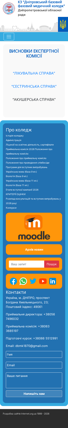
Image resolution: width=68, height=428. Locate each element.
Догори (7, 423)
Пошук (52, 264)
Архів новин (34, 249)
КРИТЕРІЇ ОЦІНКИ (16, 194)
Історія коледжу (15, 135)
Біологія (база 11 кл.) (17, 185)
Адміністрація (13, 140)
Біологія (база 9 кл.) (17, 176)
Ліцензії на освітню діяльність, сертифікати (30, 144)
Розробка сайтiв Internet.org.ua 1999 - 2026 (26, 413)
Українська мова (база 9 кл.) (21, 171)
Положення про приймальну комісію (26, 158)
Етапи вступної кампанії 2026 (22, 189)
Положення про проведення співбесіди (27, 162)
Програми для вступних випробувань (26, 167)
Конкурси (11, 207)
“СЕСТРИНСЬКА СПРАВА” (34, 86)
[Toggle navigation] (9, 36)
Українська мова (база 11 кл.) (22, 180)
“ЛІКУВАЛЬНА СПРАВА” (34, 73)
